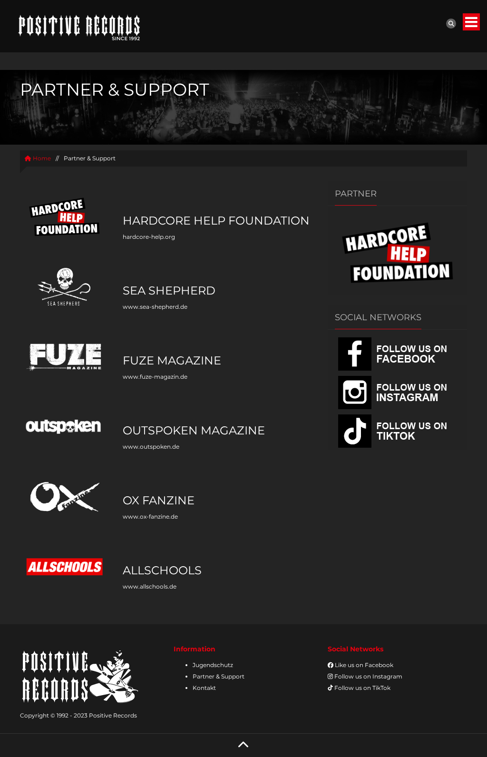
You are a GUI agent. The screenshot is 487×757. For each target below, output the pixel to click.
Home (41, 158)
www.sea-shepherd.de (155, 306)
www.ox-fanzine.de (150, 516)
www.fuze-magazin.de (155, 376)
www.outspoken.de (151, 446)
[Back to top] (243, 745)
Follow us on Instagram (367, 676)
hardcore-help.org (149, 236)
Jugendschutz (213, 665)
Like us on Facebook (363, 665)
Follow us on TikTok (361, 687)
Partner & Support (218, 676)
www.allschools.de (149, 586)
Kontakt (204, 687)
